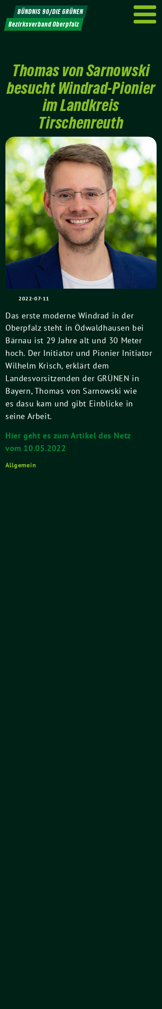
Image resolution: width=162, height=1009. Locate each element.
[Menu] (145, 14)
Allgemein (20, 465)
